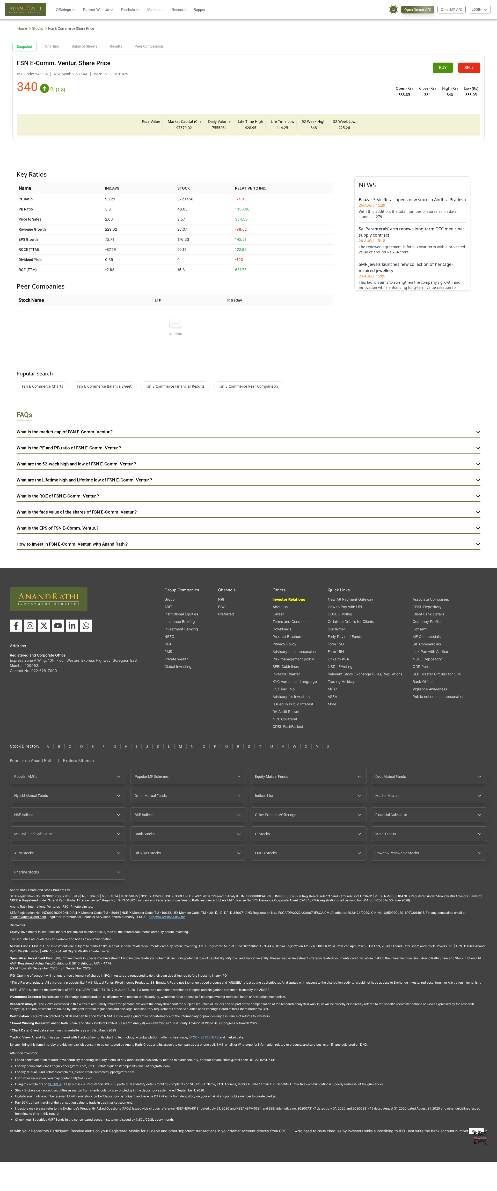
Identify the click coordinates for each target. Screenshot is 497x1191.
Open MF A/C (451, 9)
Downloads (282, 629)
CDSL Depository (427, 607)
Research (179, 9)
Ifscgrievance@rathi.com (28, 917)
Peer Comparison (149, 46)
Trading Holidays (342, 681)
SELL (469, 67)
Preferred (226, 614)
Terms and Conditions (291, 621)
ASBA (332, 696)
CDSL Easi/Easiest (288, 726)
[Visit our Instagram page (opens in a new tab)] (30, 626)
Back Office (423, 681)
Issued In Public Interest (293, 704)
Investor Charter (286, 674)
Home (22, 28)
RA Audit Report (286, 711)
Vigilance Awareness (430, 689)
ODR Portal (422, 666)
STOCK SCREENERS (204, 1037)
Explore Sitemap (78, 760)
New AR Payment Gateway (350, 599)
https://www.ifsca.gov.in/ (167, 917)
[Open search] (393, 9)
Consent (420, 629)
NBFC (169, 636)
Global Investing (178, 666)
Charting (52, 46)
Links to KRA (338, 659)
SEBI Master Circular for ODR (437, 674)
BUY (443, 67)
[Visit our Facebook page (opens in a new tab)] (16, 626)
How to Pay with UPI (345, 607)
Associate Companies (431, 599)
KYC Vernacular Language (295, 681)
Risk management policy (293, 659)
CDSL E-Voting (340, 614)
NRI (221, 599)
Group (169, 599)
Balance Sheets (84, 46)
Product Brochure (287, 636)
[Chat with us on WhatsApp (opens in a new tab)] (86, 626)
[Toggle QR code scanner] (480, 1138)
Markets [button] (153, 9)
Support (200, 9)
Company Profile (427, 621)
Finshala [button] (128, 9)
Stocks (37, 28)
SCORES (54, 1084)
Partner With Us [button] (96, 9)
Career (278, 614)
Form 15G (336, 644)
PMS (168, 651)
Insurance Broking (179, 621)
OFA (167, 644)
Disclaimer (336, 629)
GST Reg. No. (284, 689)
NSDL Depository (427, 659)
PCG (221, 607)
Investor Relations (289, 599)
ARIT (168, 607)
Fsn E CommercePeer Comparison (248, 386)
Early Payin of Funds (345, 636)
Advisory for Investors (291, 696)
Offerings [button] (63, 9)
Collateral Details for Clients (351, 621)
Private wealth (176, 659)
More (332, 704)
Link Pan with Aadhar (430, 651)
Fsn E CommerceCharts (42, 386)
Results (116, 46)
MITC (332, 689)
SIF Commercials (427, 644)
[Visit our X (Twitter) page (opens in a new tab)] (44, 626)
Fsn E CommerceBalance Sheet (104, 386)
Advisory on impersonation (295, 651)
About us (280, 607)
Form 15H (336, 651)
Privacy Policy (284, 644)
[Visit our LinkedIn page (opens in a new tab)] (72, 626)
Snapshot (24, 46)
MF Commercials (427, 636)
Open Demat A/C (417, 9)
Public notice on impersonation (438, 696)
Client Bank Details (428, 614)
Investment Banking (181, 629)
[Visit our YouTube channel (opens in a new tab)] (58, 626)
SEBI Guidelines (286, 666)
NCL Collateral (285, 719)
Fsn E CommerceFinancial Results (174, 386)
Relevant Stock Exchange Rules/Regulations (365, 674)
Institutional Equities (181, 614)
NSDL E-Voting (340, 666)
